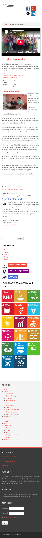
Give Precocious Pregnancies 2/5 (11, 193)
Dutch (8, 428)
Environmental (10, 400)
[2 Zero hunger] (20, 301)
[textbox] (9, 238)
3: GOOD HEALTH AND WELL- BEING (14, 75)
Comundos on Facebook (9, 457)
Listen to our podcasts (18, 271)
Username (5, 508)
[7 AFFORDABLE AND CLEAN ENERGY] (8, 328)
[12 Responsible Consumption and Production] (33, 341)
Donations (5, 465)
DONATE (13, 277)
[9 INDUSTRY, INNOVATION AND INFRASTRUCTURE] (33, 328)
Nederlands (7, 250)
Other (7, 407)
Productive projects (12, 412)
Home (5, 24)
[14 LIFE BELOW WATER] (20, 354)
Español (6, 259)
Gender (6, 91)
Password (5, 513)
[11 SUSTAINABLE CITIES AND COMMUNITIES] (20, 341)
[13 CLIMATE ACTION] (8, 354)
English (6, 252)
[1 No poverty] (8, 301)
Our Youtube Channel (8, 461)
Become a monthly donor (10, 225)
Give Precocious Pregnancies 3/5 (13, 193)
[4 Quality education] (8, 314)
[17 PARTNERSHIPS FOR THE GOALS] (20, 367)
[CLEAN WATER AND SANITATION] (33, 314)
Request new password (11, 517)
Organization (10, 405)
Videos (6, 391)
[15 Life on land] (33, 354)
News (5, 423)
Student (11, 91)
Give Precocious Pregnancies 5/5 (16, 193)
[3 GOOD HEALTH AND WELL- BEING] (33, 301)
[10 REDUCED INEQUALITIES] (8, 341)
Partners (6, 421)
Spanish (8, 437)
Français (6, 254)
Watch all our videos (17, 265)
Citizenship (9, 394)
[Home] (8, 6)
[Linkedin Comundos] (33, 16)
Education (9, 398)
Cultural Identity (11, 396)
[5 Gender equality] (20, 314)
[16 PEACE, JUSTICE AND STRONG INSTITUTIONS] (8, 367)
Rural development (12, 414)
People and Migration (13, 409)
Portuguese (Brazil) (12, 435)
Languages (7, 425)
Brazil (17, 91)
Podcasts (7, 416)
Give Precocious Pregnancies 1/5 (9, 193)
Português (7, 257)
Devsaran (19, 535)
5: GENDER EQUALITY (9, 78)
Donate (6, 439)
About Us (7, 419)
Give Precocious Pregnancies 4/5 (15, 193)
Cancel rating (8, 193)
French (8, 432)
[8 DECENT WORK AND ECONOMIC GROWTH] (20, 328)
